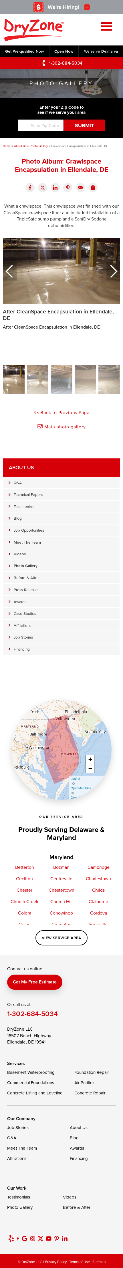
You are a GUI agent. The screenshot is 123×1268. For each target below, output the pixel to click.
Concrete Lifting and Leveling (35, 1093)
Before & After (26, 577)
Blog (18, 518)
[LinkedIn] (64, 1238)
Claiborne (98, 901)
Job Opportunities (29, 530)
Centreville (61, 878)
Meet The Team (27, 542)
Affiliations (22, 625)
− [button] (90, 768)
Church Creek (24, 901)
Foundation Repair (91, 1072)
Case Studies (25, 613)
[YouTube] (48, 1238)
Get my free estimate (35, 982)
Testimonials (24, 506)
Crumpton (61, 924)
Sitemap (99, 1261)
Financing (22, 649)
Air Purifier (84, 1083)
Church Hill (61, 901)
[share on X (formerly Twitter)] (42, 187)
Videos (20, 554)
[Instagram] (32, 1238)
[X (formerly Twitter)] (40, 1238)
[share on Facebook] (30, 187)
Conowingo (61, 913)
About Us (21, 467)
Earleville (98, 924)
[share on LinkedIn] (55, 187)
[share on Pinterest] (67, 187)
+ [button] (90, 759)
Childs (98, 890)
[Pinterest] (56, 1238)
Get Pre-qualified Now (24, 51)
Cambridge (99, 867)
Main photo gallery (64, 427)
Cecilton (24, 878)
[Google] (24, 1238)
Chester (24, 890)
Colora (24, 913)
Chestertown (61, 890)
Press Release (26, 589)
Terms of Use (79, 1261)
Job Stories (23, 637)
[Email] (80, 187)
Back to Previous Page (64, 412)
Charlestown (98, 878)
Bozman (61, 867)
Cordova (98, 913)
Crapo (25, 924)
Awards (20, 601)
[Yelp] (11, 1238)
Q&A (18, 482)
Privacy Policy (56, 1261)
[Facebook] (18, 1238)
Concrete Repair (90, 1093)
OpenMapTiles (81, 788)
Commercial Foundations (30, 1083)
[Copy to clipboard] (93, 187)
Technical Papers (28, 494)
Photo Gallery (25, 566)
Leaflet (75, 778)
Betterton (24, 867)
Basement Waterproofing (31, 1072)
